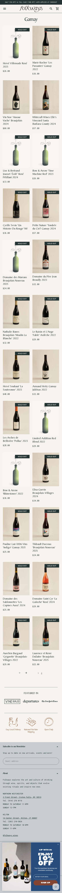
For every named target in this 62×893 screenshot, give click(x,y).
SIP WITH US (45, 850)
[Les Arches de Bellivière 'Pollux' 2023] (16, 417)
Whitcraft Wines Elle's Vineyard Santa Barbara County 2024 (44, 121)
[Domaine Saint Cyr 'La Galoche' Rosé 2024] (45, 578)
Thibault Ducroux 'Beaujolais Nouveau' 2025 (43, 547)
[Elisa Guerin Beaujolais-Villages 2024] (45, 469)
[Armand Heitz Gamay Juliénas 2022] (45, 366)
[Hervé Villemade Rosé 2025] (16, 43)
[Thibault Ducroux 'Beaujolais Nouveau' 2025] (45, 524)
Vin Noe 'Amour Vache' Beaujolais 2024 (12, 121)
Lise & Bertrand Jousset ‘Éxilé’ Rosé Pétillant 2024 (13, 174)
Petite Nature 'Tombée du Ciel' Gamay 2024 (44, 227)
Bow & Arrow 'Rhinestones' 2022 (13, 492)
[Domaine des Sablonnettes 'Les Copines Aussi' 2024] (16, 578)
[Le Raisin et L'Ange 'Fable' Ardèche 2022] (45, 311)
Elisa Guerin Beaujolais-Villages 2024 (43, 493)
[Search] (51, 9)
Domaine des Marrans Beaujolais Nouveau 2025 (15, 281)
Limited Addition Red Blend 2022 (44, 440)
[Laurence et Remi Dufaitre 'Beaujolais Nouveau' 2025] (45, 633)
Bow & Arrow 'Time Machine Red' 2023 (43, 172)
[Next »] (26, 673)
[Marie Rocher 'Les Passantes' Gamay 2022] (45, 42)
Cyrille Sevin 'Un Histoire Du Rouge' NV (15, 227)
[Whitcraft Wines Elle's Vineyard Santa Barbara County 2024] (45, 97)
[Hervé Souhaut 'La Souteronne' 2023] (16, 366)
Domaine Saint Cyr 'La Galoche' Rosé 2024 (44, 600)
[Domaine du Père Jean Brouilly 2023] (45, 256)
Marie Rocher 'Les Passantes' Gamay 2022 (42, 66)
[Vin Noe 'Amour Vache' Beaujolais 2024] (16, 97)
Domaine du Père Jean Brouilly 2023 (44, 278)
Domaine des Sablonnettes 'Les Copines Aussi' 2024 (14, 602)
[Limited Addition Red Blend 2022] (45, 418)
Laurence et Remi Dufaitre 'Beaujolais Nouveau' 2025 (43, 657)
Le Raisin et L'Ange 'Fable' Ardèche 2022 (44, 333)
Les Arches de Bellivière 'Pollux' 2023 (15, 439)
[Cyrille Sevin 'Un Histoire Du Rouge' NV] (16, 205)
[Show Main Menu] (4, 9)
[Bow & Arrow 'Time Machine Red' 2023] (45, 150)
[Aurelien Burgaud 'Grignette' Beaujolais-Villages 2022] (16, 633)
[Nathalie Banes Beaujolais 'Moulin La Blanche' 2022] (16, 311)
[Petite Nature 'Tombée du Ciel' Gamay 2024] (45, 205)
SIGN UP (45, 883)
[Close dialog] (58, 844)
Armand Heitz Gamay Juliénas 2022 (44, 388)
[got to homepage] (31, 9)
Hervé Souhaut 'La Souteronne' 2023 (13, 388)
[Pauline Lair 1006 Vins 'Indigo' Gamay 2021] (16, 524)
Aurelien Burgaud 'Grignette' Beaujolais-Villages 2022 (15, 657)
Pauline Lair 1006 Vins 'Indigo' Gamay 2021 (15, 545)
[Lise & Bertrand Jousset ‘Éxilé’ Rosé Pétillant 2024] (16, 150)
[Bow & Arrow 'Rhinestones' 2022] (16, 470)
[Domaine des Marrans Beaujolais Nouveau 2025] (16, 257)
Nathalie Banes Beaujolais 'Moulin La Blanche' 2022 (15, 335)
